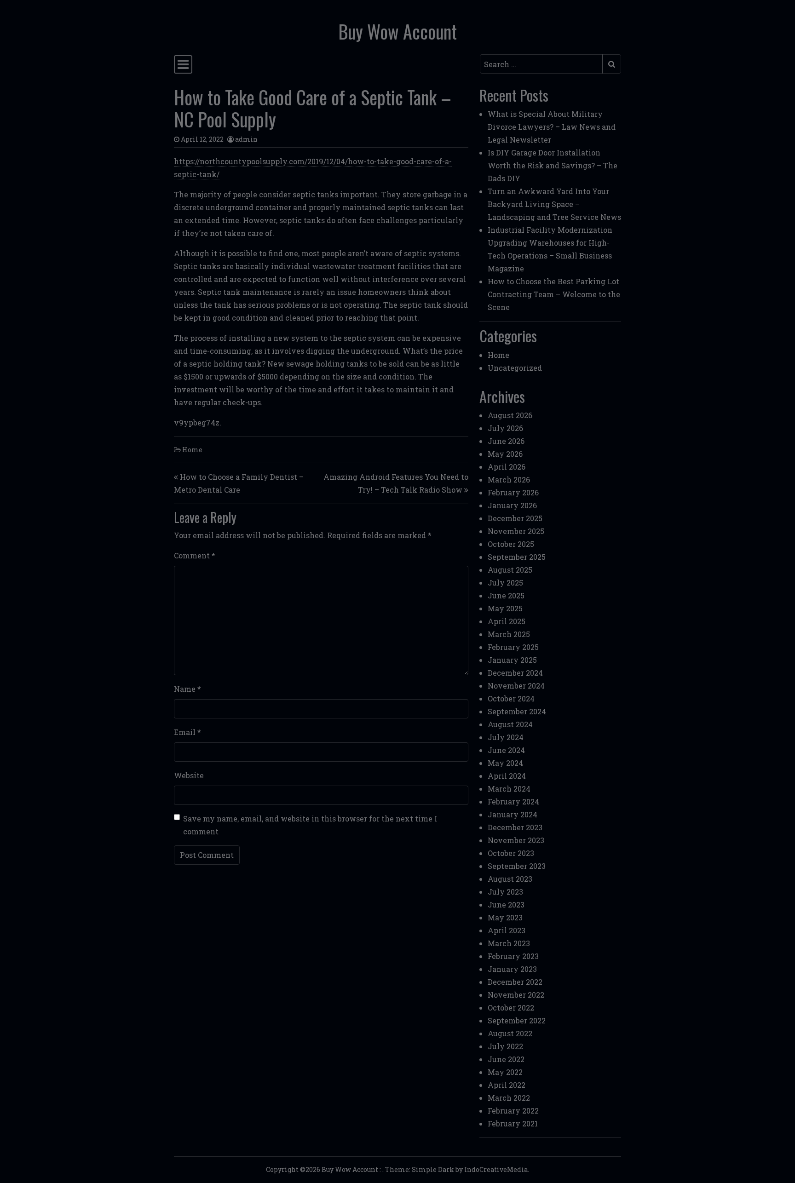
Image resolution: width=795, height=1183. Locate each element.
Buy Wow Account (397, 31)
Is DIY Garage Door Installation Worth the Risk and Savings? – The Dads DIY (552, 165)
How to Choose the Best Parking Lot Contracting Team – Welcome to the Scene (554, 294)
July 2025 (505, 582)
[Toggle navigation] (183, 64)
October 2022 (511, 1007)
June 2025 (506, 595)
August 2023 (510, 879)
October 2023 (511, 853)
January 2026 (512, 505)
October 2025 (511, 544)
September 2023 (517, 866)
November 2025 (516, 531)
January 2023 (512, 969)
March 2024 (509, 788)
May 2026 (505, 454)
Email (187, 732)
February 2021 (513, 1123)
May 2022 (505, 1072)
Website (189, 775)
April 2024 (507, 776)
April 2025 (506, 621)
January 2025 (512, 660)
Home (192, 449)
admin (246, 139)
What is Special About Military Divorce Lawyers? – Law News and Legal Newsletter (552, 126)
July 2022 (505, 1046)
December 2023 (515, 827)
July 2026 (505, 428)
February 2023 (513, 956)
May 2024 (505, 763)
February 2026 (513, 492)
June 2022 (506, 1059)
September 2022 (517, 1020)
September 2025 (517, 557)
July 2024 (506, 737)
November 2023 (516, 840)
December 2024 (515, 673)
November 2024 (516, 685)
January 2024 (512, 814)
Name (187, 689)
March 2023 (509, 943)
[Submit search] (611, 64)
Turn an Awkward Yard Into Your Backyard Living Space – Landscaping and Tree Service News (554, 204)
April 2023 (506, 930)
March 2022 (509, 1098)
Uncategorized (515, 368)
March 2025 (509, 634)
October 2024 (511, 698)
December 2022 (515, 982)
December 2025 (515, 518)
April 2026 (506, 466)
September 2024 (517, 711)
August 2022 (510, 1033)
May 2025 (505, 608)
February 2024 (513, 801)
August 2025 (510, 569)
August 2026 (510, 415)
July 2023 (505, 891)
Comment (194, 555)
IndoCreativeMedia (496, 1169)
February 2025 (513, 647)
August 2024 (510, 724)
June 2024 (506, 750)
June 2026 (506, 441)
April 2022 (506, 1085)
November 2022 (516, 994)
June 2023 (506, 904)
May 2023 (505, 917)
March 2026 (509, 479)
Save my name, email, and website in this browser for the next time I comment (310, 825)
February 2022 (513, 1110)
